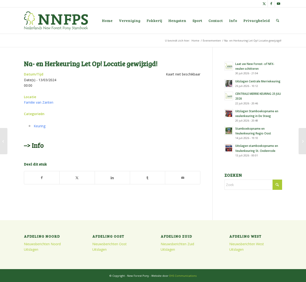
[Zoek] (277, 20)
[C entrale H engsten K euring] (3, 141)
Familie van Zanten (38, 102)
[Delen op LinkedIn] (112, 177)
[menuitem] (107, 20)
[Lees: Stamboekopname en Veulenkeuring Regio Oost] (228, 131)
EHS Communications (183, 275)
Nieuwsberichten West (246, 244)
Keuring (39, 126)
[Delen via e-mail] (182, 177)
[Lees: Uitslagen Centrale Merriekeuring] (228, 83)
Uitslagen (31, 249)
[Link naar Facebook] (271, 3)
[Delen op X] (77, 177)
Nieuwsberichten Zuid (177, 244)
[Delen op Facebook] (41, 177)
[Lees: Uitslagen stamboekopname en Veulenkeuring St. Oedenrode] (228, 148)
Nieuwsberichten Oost (109, 244)
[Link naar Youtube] (278, 3)
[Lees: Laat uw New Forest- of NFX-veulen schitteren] (228, 66)
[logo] (56, 20)
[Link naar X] (264, 3)
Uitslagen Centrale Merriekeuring (257, 81)
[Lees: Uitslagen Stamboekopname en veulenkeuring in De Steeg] (228, 113)
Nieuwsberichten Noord (42, 244)
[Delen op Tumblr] (147, 177)
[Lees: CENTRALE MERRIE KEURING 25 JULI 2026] (228, 96)
